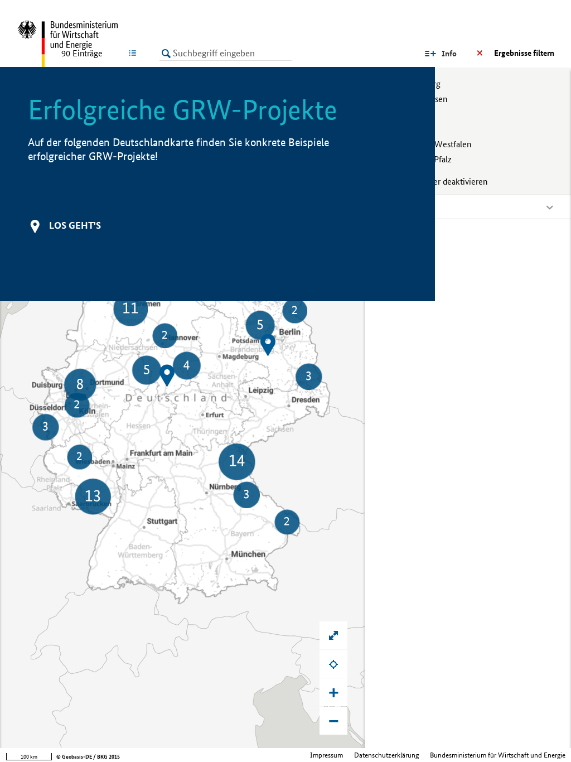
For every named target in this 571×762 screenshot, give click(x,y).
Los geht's (75, 225)
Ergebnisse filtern (524, 53)
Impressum (326, 755)
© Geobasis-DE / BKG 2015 (88, 757)
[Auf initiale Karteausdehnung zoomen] (333, 635)
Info (449, 54)
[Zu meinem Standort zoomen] (333, 664)
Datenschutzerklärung (386, 755)
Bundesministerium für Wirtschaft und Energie (497, 755)
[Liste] (134, 53)
